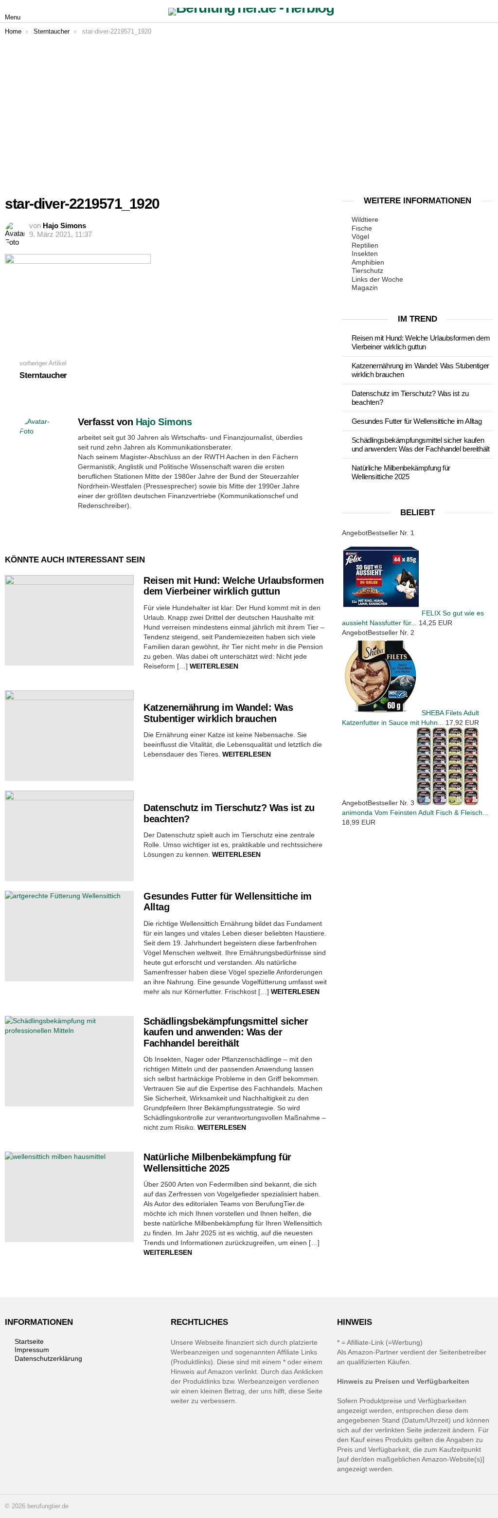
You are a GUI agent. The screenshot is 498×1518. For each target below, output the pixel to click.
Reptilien (365, 245)
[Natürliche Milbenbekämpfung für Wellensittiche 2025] (69, 1197)
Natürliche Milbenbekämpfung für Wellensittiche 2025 (217, 1163)
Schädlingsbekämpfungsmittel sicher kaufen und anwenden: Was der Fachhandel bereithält (225, 1032)
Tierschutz (367, 270)
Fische (362, 228)
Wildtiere (365, 219)
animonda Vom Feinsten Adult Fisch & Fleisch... (415, 812)
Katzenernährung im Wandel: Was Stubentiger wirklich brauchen (218, 713)
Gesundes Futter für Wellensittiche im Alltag (417, 421)
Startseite (29, 1341)
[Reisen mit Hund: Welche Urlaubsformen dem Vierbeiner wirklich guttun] (69, 620)
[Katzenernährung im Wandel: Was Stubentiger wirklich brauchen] (69, 735)
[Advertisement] (249, 108)
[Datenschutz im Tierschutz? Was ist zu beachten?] (69, 836)
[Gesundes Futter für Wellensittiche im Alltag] (69, 936)
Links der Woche (377, 279)
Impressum (32, 1350)
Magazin (365, 287)
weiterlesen (214, 666)
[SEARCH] (487, 11)
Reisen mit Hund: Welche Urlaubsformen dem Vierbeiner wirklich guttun (233, 586)
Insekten (365, 253)
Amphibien (368, 262)
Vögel (360, 236)
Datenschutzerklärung (48, 1358)
